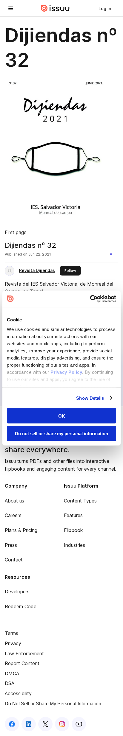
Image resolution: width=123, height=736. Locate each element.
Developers (17, 592)
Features (73, 515)
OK (61, 415)
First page (16, 232)
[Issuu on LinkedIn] (28, 724)
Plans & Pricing (21, 530)
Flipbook (73, 530)
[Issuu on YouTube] (79, 724)
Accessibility (18, 693)
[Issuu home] (55, 8)
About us (14, 501)
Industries (74, 545)
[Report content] (112, 255)
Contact (14, 560)
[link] (105, 8)
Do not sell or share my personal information (61, 433)
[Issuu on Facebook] (12, 724)
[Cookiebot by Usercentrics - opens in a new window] (90, 299)
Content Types (80, 501)
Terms (11, 633)
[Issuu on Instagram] (62, 724)
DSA (9, 683)
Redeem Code (20, 606)
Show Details (90, 397)
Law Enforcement (24, 653)
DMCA (12, 673)
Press (11, 545)
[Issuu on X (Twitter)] (45, 724)
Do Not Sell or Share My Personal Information (53, 703)
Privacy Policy (66, 371)
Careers (13, 515)
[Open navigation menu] (11, 8)
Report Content (22, 663)
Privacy (13, 643)
